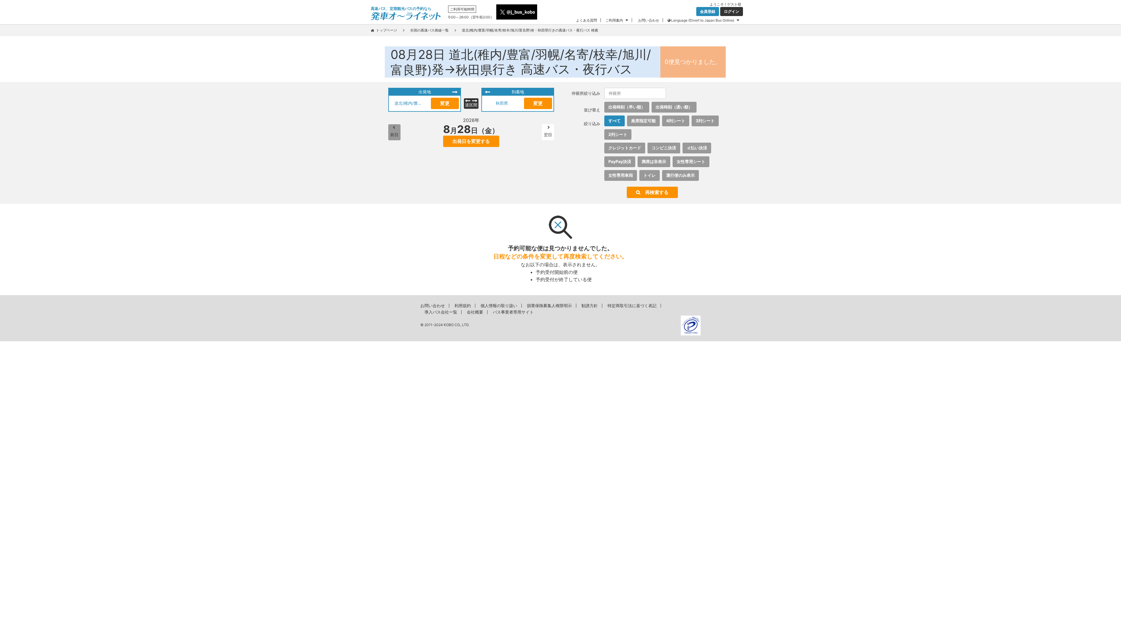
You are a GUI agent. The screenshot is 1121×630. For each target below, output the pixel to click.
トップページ (386, 30)
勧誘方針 (590, 305)
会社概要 (475, 311)
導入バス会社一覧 (440, 311)
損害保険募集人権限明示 (549, 305)
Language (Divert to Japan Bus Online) (702, 20)
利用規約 (463, 305)
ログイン (731, 11)
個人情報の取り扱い (499, 305)
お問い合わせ (648, 20)
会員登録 (707, 11)
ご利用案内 (614, 20)
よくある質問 (586, 20)
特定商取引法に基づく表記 (632, 305)
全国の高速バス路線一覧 (429, 30)
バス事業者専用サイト (513, 311)
